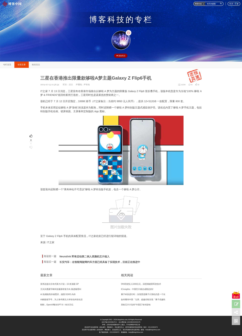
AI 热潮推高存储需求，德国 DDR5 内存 (58, 294)
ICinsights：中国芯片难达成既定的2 (137, 289)
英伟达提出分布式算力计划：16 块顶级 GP (59, 284)
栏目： (68, 84)
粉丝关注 (36, 65)
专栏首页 (7, 65)
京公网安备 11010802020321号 (129, 322)
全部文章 (22, 65)
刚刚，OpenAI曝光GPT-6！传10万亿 (56, 305)
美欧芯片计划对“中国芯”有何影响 (135, 305)
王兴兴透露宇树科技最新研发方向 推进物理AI (60, 289)
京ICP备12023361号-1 (109, 322)
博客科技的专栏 (121, 19)
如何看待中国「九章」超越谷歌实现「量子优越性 (143, 299)
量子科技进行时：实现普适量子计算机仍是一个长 (143, 294)
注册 (237, 4)
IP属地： (83, 84)
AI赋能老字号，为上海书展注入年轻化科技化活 (61, 299)
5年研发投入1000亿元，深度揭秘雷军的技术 (141, 284)
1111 (71, 84)
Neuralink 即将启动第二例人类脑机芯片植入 (84, 256)
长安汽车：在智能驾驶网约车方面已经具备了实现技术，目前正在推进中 (99, 262)
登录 (231, 4)
